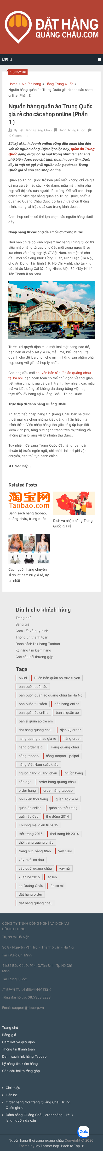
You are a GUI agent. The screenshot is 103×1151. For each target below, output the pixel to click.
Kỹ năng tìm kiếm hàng (33, 650)
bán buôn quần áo (33, 686)
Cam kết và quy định (32, 631)
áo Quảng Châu (31, 886)
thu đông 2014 (57, 816)
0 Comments (18, 136)
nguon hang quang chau (38, 773)
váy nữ (64, 868)
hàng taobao (29, 756)
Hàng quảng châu (65, 747)
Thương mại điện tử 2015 (38, 825)
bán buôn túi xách (33, 704)
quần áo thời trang (63, 808)
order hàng (27, 790)
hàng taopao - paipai (62, 756)
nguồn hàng (73, 773)
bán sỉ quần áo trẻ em (36, 721)
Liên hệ (11, 1095)
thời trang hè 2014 (64, 834)
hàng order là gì (31, 747)
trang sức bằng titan (35, 851)
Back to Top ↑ (72, 1146)
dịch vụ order (70, 730)
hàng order (72, 738)
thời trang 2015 (31, 834)
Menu (7, 59)
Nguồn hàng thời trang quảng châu (36, 1140)
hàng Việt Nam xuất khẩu (38, 764)
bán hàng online (66, 704)
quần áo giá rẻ (67, 799)
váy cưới (65, 851)
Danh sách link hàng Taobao (38, 644)
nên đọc (25, 782)
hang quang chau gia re (37, 738)
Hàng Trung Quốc (59, 84)
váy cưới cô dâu (31, 860)
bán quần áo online (33, 712)
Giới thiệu (13, 1088)
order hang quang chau (57, 782)
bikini (23, 678)
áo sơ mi (57, 886)
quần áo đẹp (29, 816)
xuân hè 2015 (29, 877)
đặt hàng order (30, 894)
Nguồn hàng (31, 84)
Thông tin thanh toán (32, 637)
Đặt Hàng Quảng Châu (35, 130)
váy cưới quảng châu (35, 868)
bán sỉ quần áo (67, 712)
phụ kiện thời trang (33, 799)
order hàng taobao (58, 790)
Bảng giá (22, 624)
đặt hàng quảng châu (35, 903)
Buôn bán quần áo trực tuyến (57, 678)
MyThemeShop (47, 1146)
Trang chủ (23, 618)
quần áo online (30, 808)
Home (12, 84)
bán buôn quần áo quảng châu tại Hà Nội (51, 695)
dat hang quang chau (35, 730)
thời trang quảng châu (36, 842)
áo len (52, 877)
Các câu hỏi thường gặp (34, 657)
